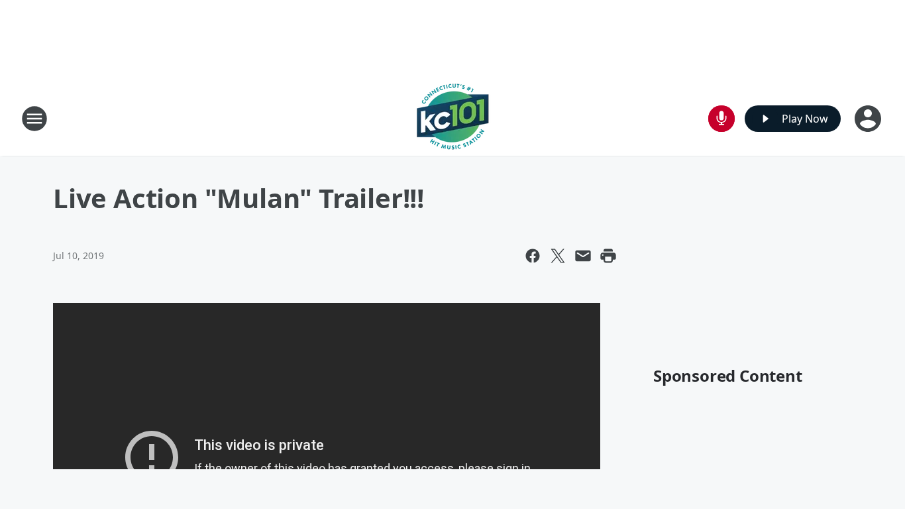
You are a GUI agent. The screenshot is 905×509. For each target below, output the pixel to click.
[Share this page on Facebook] (532, 256)
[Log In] (869, 118)
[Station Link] (452, 118)
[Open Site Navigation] (34, 118)
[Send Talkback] (721, 118)
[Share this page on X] (558, 256)
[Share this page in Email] (583, 256)
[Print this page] (608, 256)
